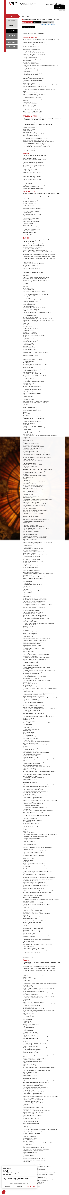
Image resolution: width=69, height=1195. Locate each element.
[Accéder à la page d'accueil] (13, 4)
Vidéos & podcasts (12, 36)
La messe (12, 16)
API (64, 10)
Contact (12, 47)
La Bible (11, 25)
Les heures (11, 21)
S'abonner (59, 7)
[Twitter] (60, 10)
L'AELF (12, 30)
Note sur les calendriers (47, 24)
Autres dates (37, 22)
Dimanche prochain (27, 22)
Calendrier (11, 42)
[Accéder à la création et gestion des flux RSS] (62, 10)
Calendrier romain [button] (47, 22)
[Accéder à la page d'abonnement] (58, 10)
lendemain (31, 27)
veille (24, 27)
